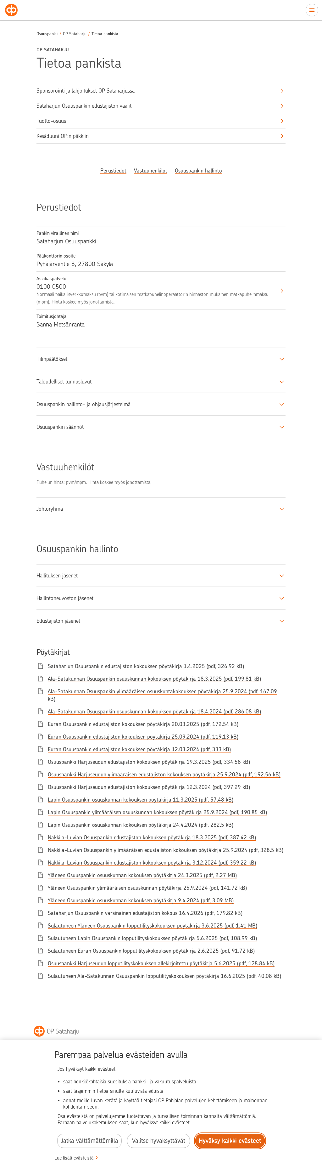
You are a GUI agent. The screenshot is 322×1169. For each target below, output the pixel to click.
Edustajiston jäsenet (58, 621)
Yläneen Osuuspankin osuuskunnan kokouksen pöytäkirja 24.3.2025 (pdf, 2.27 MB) (142, 875)
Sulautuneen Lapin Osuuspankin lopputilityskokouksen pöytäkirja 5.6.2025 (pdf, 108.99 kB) (152, 938)
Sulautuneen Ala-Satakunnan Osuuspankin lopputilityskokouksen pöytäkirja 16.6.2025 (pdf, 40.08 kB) (164, 976)
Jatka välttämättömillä (89, 1140)
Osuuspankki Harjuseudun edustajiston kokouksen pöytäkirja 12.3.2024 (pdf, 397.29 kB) (149, 787)
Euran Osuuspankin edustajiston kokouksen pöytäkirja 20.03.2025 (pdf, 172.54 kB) (143, 724)
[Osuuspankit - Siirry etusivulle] (11, 10)
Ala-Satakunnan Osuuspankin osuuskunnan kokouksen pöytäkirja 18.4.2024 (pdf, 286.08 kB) (154, 711)
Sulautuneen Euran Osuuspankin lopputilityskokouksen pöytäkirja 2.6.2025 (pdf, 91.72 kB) (151, 951)
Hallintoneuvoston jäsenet (64, 598)
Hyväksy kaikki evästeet (230, 1140)
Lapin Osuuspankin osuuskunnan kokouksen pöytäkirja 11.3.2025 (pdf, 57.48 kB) (140, 800)
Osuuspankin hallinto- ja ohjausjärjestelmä (83, 404)
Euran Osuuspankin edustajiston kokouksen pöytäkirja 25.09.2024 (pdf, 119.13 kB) (143, 737)
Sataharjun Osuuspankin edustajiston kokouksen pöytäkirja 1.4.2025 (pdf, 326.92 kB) (146, 666)
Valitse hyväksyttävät (158, 1140)
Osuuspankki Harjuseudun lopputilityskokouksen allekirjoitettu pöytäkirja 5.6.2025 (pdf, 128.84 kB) (161, 963)
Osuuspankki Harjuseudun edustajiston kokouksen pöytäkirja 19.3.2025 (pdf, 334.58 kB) (149, 762)
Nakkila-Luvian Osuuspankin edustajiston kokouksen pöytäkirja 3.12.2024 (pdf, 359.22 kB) (152, 863)
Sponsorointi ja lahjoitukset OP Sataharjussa (85, 91)
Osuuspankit (47, 33)
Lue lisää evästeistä (74, 1158)
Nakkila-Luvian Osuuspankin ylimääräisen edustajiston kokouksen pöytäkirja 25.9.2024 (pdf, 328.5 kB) (165, 850)
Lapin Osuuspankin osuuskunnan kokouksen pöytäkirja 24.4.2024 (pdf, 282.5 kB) (140, 825)
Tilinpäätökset (51, 359)
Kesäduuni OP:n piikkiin (62, 136)
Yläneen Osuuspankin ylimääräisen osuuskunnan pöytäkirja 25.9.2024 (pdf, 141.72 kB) (147, 888)
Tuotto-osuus (51, 121)
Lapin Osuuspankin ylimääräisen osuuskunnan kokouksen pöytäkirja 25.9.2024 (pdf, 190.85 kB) (157, 812)
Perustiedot (113, 170)
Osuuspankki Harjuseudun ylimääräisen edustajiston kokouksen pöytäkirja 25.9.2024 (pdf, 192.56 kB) (164, 774)
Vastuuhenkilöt (150, 170)
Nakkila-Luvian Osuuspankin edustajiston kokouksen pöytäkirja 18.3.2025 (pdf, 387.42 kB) (152, 837)
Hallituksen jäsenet (57, 575)
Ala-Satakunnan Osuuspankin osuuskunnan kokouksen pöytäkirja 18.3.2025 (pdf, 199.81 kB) (154, 679)
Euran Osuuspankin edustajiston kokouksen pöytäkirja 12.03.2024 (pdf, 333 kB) (139, 749)
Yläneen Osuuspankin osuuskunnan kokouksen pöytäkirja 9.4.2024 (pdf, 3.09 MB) (141, 900)
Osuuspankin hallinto (198, 170)
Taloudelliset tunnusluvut (64, 381)
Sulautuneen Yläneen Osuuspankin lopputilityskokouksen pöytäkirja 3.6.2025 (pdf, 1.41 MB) (152, 925)
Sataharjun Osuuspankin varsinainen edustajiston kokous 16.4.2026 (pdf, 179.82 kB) (145, 913)
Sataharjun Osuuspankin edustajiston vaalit (83, 106)
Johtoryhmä (49, 509)
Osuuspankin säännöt (60, 427)
